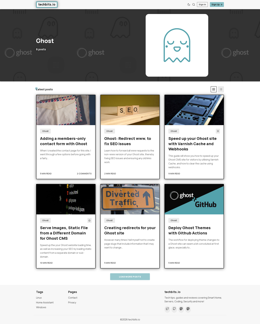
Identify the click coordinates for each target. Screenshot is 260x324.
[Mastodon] (181, 309)
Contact (72, 297)
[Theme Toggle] (189, 4)
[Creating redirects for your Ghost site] (130, 199)
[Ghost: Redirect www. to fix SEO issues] (130, 110)
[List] (221, 89)
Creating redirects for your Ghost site (130, 230)
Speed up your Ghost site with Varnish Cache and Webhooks (192, 144)
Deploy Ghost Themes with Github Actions (189, 230)
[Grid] (214, 89)
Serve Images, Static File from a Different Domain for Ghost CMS (64, 233)
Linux (39, 297)
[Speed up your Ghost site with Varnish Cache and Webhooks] (194, 110)
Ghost (45, 131)
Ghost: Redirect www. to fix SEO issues (127, 141)
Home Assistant (45, 302)
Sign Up (216, 4)
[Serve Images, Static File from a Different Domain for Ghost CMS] (65, 199)
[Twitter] (167, 309)
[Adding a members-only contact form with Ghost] (65, 110)
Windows (41, 307)
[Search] (193, 4)
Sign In (202, 4)
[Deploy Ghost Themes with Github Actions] (194, 199)
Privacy (72, 302)
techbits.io (134, 319)
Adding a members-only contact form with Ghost (63, 141)
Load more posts (130, 276)
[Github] (174, 309)
